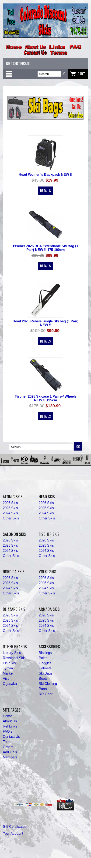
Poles (43, 658)
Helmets (45, 668)
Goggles (45, 663)
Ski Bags (45, 673)
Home (7, 716)
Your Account (13, 833)
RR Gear (45, 694)
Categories (9, 74)
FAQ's (7, 731)
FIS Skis (9, 663)
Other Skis (11, 518)
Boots (43, 678)
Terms (7, 742)
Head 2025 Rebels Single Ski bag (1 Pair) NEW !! (45, 323)
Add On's (10, 752)
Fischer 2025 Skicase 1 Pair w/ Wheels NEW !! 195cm (46, 398)
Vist (6, 678)
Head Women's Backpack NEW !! (45, 174)
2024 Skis (10, 513)
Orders (8, 747)
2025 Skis (10, 508)
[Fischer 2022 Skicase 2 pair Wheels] (45, 375)
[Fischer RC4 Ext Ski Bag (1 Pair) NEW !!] (45, 225)
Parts (43, 689)
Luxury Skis (12, 653)
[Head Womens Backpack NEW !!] (45, 153)
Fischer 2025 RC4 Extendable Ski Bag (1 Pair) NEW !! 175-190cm (45, 248)
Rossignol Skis (14, 658)
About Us (10, 721)
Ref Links (10, 726)
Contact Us (11, 737)
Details (45, 190)
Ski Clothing (48, 684)
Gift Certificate (18, 63)
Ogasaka (10, 684)
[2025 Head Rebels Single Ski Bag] (45, 300)
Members (10, 757)
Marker (8, 673)
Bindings (45, 653)
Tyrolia (8, 668)
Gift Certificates (14, 826)
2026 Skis (10, 503)
